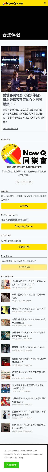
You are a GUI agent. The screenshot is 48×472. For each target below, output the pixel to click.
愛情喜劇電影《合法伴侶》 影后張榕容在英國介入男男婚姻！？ (22, 99)
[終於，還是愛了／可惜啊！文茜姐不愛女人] (5, 297)
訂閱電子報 (24, 247)
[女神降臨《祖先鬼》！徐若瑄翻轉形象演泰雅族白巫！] (5, 335)
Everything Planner (24, 226)
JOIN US (24, 206)
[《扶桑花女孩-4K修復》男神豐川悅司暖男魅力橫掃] (5, 401)
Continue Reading (10, 128)
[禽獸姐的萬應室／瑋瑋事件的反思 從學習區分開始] (5, 322)
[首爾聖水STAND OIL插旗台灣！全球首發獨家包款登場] (5, 414)
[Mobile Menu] (45, 3)
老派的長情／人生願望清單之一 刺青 (29, 309)
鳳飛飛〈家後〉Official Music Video (28, 347)
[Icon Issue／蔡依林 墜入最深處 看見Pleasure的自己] (5, 427)
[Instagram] (24, 182)
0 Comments (27, 287)
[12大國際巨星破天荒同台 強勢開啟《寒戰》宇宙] (5, 388)
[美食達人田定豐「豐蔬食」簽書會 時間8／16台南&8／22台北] (5, 284)
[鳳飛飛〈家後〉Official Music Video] (5, 348)
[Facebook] (18, 182)
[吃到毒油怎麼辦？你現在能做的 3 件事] (5, 374)
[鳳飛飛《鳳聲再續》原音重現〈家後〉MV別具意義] (5, 361)
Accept (11, 465)
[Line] (30, 182)
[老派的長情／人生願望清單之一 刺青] (5, 310)
